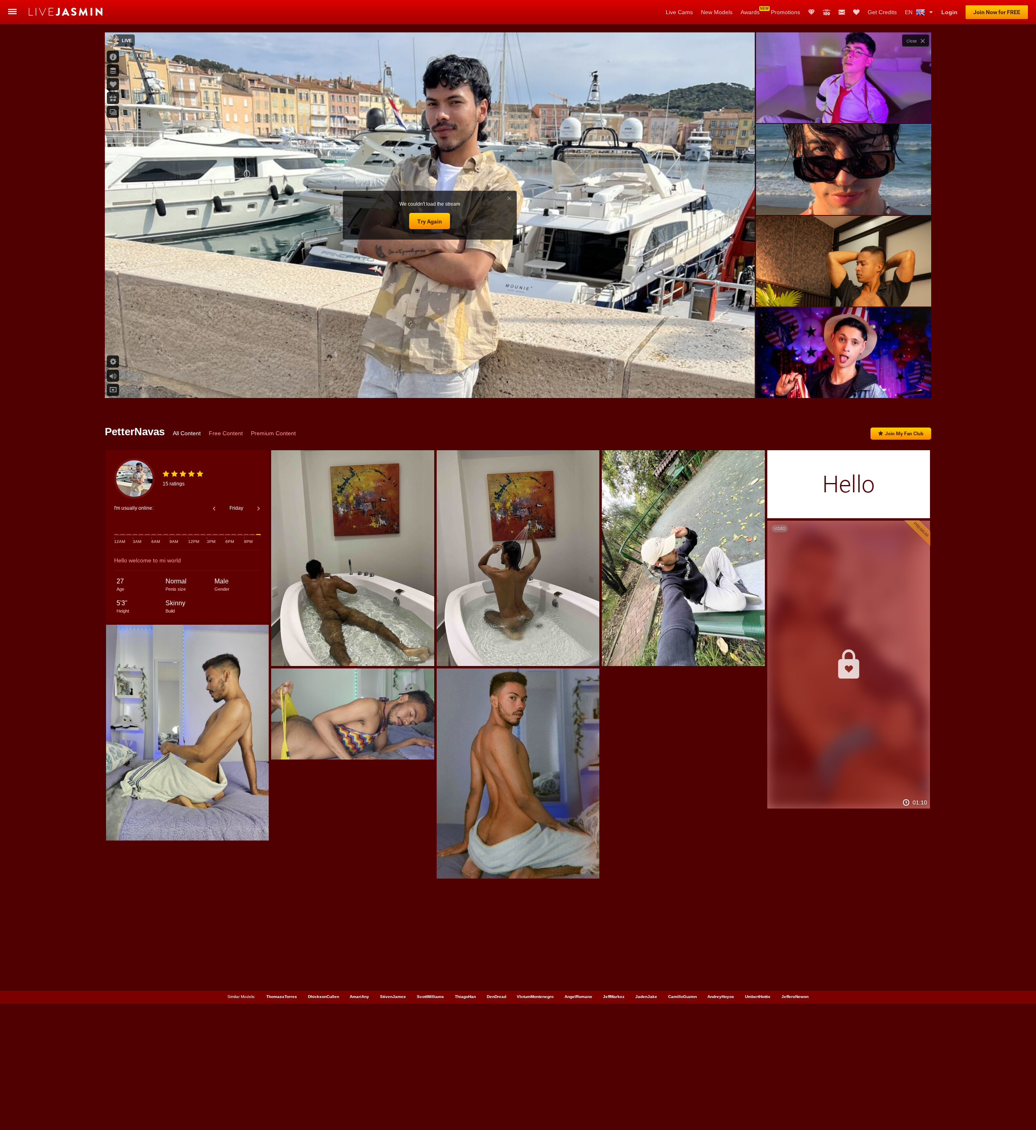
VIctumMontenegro (535, 996)
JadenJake (646, 996)
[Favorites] (856, 12)
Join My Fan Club (904, 433)
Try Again (429, 221)
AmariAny (359, 996)
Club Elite (811, 12)
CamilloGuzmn (682, 996)
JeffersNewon (795, 996)
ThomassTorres (281, 996)
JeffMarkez (613, 996)
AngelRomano (578, 996)
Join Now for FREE (996, 12)
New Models (716, 12)
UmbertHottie (758, 996)
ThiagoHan (465, 996)
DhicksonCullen (323, 996)
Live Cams (679, 12)
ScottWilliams (430, 996)
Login (949, 12)
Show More (843, 384)
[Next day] (259, 508)
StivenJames (393, 996)
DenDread (496, 996)
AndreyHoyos (720, 996)
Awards (750, 12)
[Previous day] (214, 508)
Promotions (785, 12)
